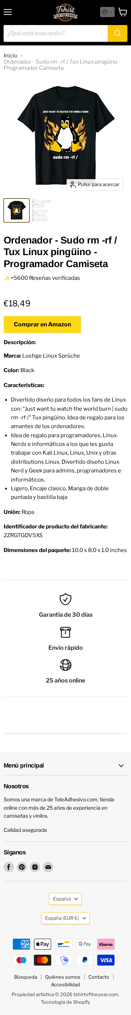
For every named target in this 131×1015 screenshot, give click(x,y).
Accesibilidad (65, 984)
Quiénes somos (62, 977)
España (62, 918)
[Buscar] (117, 33)
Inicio (10, 56)
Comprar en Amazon (42, 324)
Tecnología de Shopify (65, 1002)
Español (62, 899)
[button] (107, 12)
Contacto (98, 977)
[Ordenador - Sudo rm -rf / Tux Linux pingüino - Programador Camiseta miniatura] (16, 210)
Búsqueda (25, 977)
